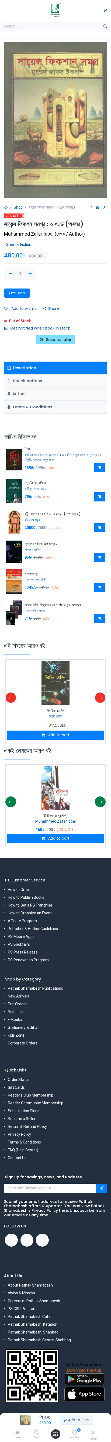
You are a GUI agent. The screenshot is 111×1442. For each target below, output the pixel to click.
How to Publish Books (26, 897)
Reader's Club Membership (30, 1095)
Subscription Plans (23, 1111)
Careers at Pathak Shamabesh (34, 1301)
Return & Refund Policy (27, 1126)
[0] (105, 10)
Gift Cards (16, 1087)
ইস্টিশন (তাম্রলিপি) (55, 815)
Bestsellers (17, 1012)
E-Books (15, 1019)
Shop (18, 207)
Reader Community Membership (35, 1103)
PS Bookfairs (19, 944)
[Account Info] (93, 1433)
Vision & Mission (21, 1293)
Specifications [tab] (27, 381)
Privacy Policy (19, 1134)
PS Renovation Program (28, 960)
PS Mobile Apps (21, 936)
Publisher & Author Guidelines (33, 929)
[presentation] (10, 697)
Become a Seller (22, 1119)
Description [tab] (24, 368)
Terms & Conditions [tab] (31, 407)
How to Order (19, 889)
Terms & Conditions (24, 1142)
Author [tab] (18, 393)
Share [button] (53, 308)
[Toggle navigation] (6, 10)
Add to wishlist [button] (24, 308)
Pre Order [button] (17, 293)
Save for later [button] (58, 339)
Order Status (19, 1079)
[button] (99, 467)
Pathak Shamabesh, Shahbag (33, 1332)
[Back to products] (98, 207)
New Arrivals (18, 996)
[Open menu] (55, 1434)
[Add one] (30, 274)
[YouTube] (26, 1240)
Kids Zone (16, 1035)
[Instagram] (42, 1240)
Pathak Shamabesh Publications (35, 988)
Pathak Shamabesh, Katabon (32, 1324)
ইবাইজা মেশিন (55, 710)
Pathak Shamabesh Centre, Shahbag (39, 1340)
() (44, 234)
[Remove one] (10, 274)
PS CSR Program (22, 1309)
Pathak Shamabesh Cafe (29, 1316)
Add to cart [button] (58, 735)
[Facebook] (11, 1240)
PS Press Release (23, 952)
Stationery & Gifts (23, 1027)
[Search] (36, 1433)
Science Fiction (18, 244)
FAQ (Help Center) (23, 1150)
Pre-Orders (17, 1004)
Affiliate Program (22, 921)
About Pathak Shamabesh (30, 1285)
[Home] (17, 1433)
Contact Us (17, 1158)
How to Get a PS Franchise (30, 905)
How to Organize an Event (30, 913)
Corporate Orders (22, 1043)
